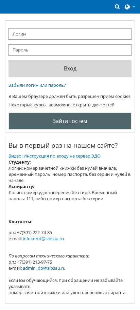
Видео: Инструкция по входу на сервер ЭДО (54, 156)
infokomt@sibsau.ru (43, 238)
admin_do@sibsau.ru (44, 268)
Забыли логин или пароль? (37, 85)
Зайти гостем (70, 121)
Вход (70, 68)
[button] (117, 7)
